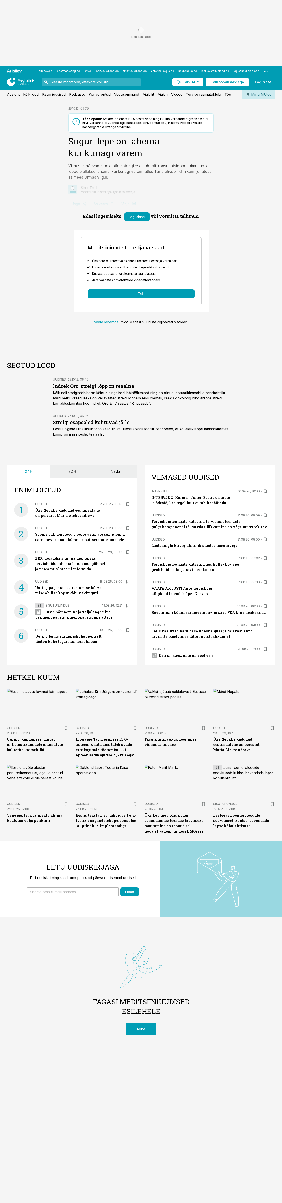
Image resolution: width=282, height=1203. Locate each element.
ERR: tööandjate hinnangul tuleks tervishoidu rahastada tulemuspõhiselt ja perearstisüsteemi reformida (71, 563)
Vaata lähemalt (106, 322)
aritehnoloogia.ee (162, 71)
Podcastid (77, 94)
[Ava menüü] (28, 71)
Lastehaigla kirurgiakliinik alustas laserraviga (194, 545)
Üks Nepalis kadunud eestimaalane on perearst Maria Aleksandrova (236, 744)
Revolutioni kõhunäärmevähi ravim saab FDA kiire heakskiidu (209, 612)
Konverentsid (100, 94)
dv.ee (88, 71)
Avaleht (13, 94)
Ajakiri (163, 94)
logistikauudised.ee (246, 71)
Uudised (59, 379)
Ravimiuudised (54, 94)
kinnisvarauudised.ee (215, 71)
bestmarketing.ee (68, 71)
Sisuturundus (58, 605)
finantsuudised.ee (135, 71)
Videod (176, 94)
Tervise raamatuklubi (203, 94)
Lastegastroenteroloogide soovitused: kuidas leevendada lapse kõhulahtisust (241, 820)
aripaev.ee (45, 71)
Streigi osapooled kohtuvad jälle (92, 422)
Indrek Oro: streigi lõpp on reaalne (93, 386)
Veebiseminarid (126, 94)
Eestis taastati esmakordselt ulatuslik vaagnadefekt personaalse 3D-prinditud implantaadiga (106, 820)
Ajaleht (148, 94)
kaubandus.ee (187, 71)
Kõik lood (31, 94)
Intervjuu (160, 491)
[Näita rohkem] (266, 71)
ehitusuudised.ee (107, 71)
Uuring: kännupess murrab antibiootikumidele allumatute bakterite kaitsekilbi (35, 744)
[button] (73, 891)
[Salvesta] (127, 504)
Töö (227, 94)
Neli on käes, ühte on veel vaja (186, 655)
